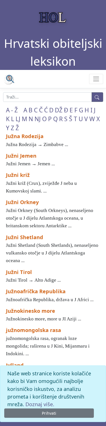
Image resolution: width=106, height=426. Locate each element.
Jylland (15, 365)
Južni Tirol (19, 272)
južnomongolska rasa (33, 330)
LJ (18, 119)
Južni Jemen (21, 155)
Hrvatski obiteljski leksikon (53, 52)
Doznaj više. (39, 404)
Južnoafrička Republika (36, 291)
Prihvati (49, 413)
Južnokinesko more (30, 310)
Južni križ (18, 175)
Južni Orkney (22, 202)
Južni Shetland (24, 237)
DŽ (58, 110)
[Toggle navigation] (96, 79)
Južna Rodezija (25, 136)
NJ (37, 119)
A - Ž (12, 110)
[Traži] (97, 97)
